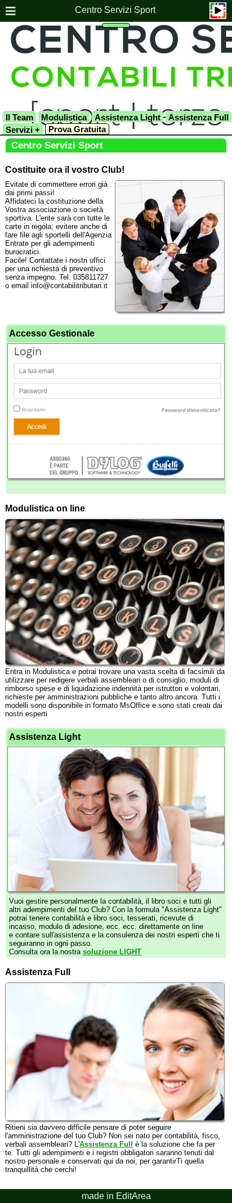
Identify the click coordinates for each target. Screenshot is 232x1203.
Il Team (19, 117)
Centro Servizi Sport (115, 10)
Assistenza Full (198, 117)
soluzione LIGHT (112, 952)
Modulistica (64, 117)
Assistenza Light (127, 117)
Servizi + (23, 129)
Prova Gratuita (77, 129)
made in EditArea (116, 1196)
